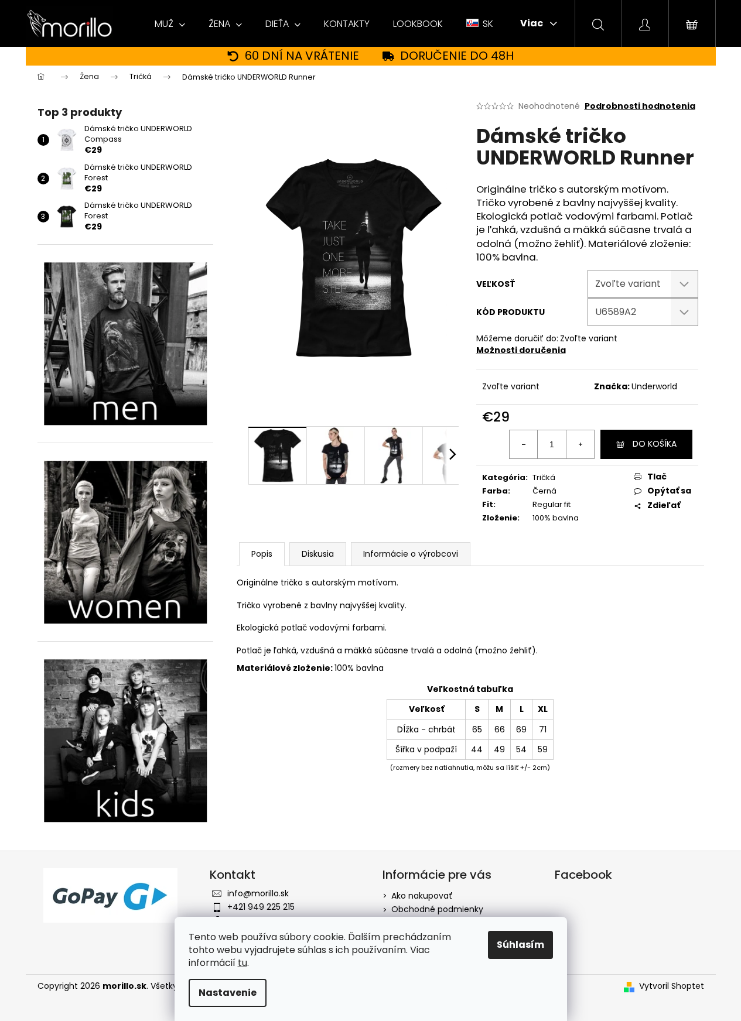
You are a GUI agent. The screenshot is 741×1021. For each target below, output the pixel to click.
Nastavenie (228, 992)
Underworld (654, 386)
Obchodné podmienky (437, 909)
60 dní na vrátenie (302, 56)
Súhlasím (520, 944)
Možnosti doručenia (521, 350)
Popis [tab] (261, 554)
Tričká (543, 477)
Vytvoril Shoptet (671, 986)
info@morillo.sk (258, 893)
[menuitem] (170, 24)
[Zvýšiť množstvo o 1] (580, 444)
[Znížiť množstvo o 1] (524, 444)
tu (242, 962)
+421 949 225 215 (261, 907)
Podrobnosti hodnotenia (640, 106)
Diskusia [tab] (318, 554)
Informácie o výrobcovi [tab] (410, 554)
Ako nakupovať (422, 896)
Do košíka (655, 444)
